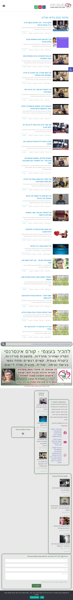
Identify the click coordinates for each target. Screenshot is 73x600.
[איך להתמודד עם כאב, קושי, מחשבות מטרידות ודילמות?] (61, 215)
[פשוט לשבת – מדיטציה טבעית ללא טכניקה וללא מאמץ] (61, 299)
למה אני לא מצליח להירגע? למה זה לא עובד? (41, 407)
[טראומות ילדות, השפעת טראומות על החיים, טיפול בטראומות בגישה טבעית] (61, 109)
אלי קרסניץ (30, 33)
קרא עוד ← (24, 33)
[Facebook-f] (44, 7)
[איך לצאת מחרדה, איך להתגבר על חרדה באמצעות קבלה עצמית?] (61, 76)
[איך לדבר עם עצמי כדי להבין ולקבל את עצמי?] (61, 329)
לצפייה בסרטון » (43, 414)
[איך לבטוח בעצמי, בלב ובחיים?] (61, 249)
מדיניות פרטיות (34, 597)
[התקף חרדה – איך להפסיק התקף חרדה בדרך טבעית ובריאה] (61, 26)
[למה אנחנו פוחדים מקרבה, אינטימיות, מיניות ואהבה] (61, 232)
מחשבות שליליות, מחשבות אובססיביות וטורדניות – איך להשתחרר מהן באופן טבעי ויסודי (36, 160)
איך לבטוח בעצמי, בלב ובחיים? (40, 246)
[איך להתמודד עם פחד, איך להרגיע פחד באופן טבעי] (61, 92)
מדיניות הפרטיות (49, 582)
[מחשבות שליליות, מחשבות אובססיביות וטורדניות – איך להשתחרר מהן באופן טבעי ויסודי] (61, 161)
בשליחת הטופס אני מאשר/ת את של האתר (54, 582)
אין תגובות (34, 66)
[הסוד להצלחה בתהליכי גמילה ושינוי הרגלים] (61, 315)
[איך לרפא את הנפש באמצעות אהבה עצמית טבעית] (61, 42)
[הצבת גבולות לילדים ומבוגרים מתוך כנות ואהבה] (61, 144)
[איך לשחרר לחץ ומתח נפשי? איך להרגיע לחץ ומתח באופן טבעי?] (61, 182)
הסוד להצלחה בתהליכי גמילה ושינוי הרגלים (36, 312)
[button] (70, 69)
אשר (42, 597)
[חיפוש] (3, 344)
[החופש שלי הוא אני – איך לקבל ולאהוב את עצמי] (61, 263)
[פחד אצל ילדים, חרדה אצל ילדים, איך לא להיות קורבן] (61, 128)
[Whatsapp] (36, 7)
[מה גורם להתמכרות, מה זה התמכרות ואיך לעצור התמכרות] (61, 59)
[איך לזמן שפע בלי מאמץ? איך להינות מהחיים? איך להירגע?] (61, 199)
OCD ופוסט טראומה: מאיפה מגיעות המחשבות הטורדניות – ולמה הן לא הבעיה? (60, 508)
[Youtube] (40, 7)
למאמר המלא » (67, 495)
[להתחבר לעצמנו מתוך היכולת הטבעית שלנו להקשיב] (61, 280)
